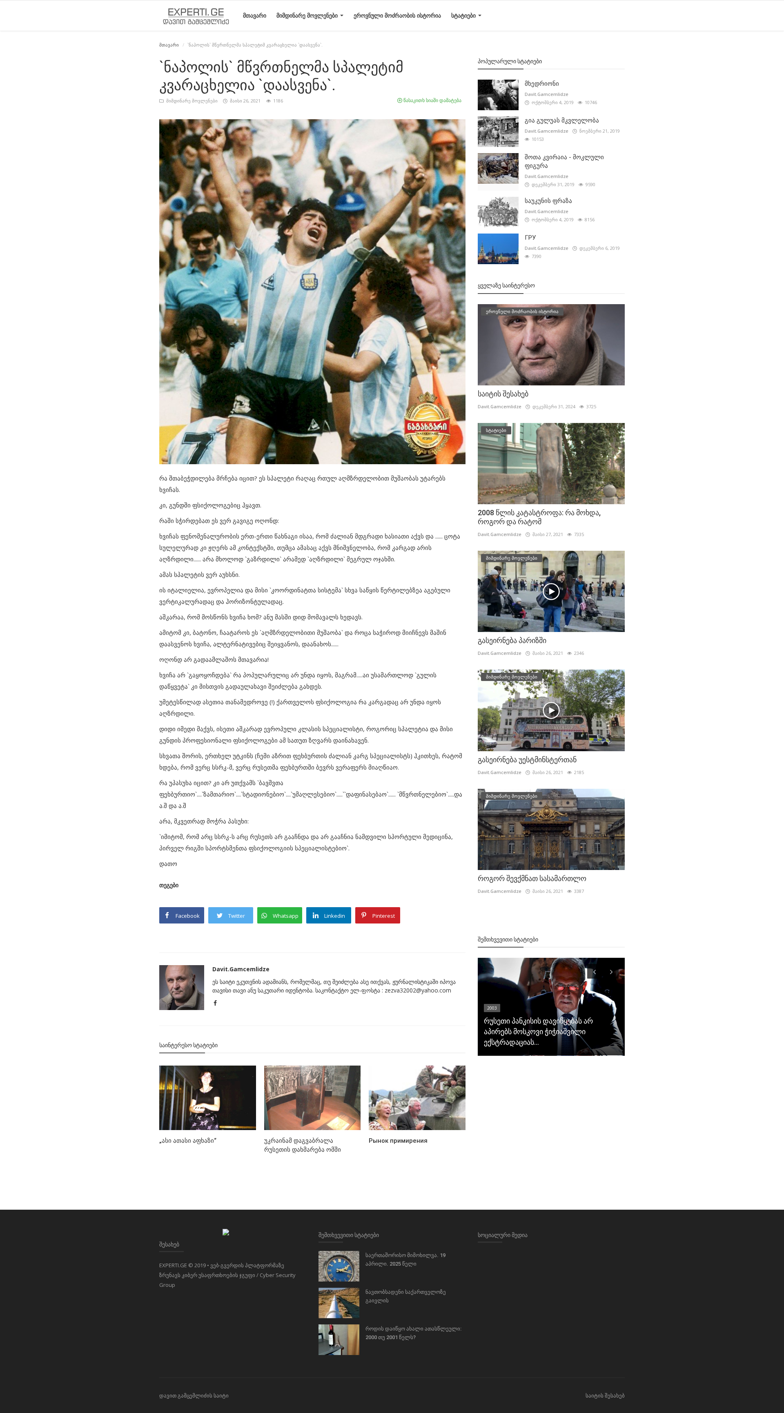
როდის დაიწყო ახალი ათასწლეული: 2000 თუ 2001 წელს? (413, 1333)
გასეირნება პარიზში (512, 640)
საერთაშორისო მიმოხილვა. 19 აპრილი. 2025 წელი (405, 1259)
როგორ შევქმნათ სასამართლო (532, 878)
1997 (492, 1029)
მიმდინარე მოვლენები (307, 15)
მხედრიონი (542, 83)
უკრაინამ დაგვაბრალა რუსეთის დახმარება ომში (302, 1145)
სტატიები (464, 15)
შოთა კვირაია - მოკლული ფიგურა (564, 161)
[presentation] (594, 971)
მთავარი (254, 15)
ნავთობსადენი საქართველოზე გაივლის (405, 1296)
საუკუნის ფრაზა (548, 201)
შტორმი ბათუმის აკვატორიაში (536, 1042)
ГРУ (530, 237)
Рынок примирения (398, 1140)
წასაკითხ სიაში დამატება (431, 100)
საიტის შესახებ (503, 393)
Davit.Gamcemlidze (241, 969)
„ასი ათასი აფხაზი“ (187, 1140)
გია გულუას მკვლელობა (562, 120)
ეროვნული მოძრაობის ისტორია (397, 15)
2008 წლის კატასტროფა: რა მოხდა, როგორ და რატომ (539, 517)
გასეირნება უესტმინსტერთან (527, 759)
